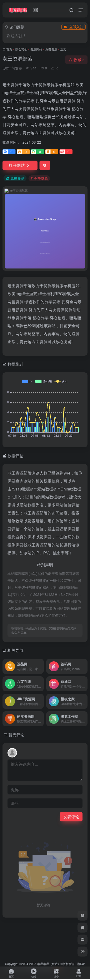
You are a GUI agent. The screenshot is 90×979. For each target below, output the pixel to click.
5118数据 (21, 489)
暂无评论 (16, 734)
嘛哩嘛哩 (43, 964)
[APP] (83, 916)
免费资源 (51, 49)
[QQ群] (83, 928)
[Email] (83, 940)
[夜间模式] (83, 952)
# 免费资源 (39, 178)
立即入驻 (76, 26)
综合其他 (21, 49)
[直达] (41, 666)
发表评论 (71, 816)
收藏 (79, 59)
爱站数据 (45, 489)
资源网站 (36, 49)
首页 (9, 49)
